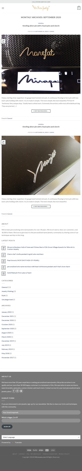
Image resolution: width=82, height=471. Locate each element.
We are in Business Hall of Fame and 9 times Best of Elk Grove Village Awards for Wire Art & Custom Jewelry (41, 248)
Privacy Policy (64, 454)
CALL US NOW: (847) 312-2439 (41, 2)
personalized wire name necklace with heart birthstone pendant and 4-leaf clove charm (38, 266)
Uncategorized (7, 299)
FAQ (28, 454)
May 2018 (5, 353)
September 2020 (8, 328)
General (41, 23)
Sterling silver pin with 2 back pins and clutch (41, 26)
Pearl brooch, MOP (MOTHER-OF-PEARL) (23, 260)
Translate (18, 442)
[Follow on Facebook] (14, 391)
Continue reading (41, 111)
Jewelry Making (7, 291)
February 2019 (7, 349)
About (14, 454)
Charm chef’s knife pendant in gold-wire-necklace (25, 254)
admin (52, 31)
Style (3, 295)
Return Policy (36, 454)
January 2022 (6, 312)
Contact (22, 454)
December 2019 (8, 341)
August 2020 (6, 333)
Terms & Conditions (50, 454)
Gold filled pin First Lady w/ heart (19, 273)
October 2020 (7, 324)
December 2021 (8, 316)
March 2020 (6, 337)
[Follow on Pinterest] (21, 391)
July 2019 (5, 345)
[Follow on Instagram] (17, 391)
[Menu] (3, 8)
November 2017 (8, 357)
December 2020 (8, 320)
